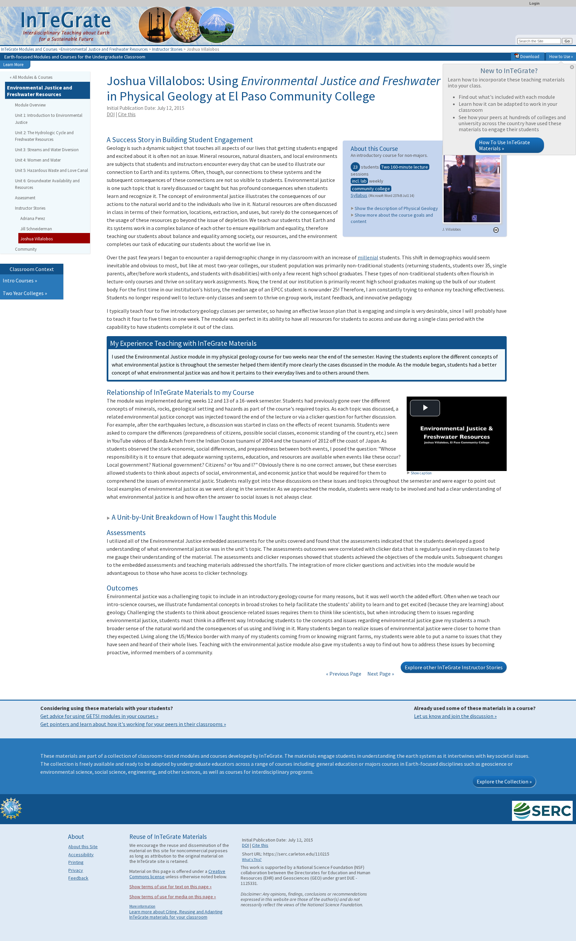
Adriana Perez (32, 218)
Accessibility (81, 855)
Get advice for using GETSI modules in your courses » (99, 716)
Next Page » (380, 673)
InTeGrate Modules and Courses (29, 49)
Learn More (13, 64)
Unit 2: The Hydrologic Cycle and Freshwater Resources (44, 136)
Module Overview (30, 104)
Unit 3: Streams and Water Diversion (47, 149)
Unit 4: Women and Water (38, 160)
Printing (76, 862)
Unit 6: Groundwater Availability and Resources (47, 184)
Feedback (78, 878)
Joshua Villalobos (36, 238)
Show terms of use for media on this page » (172, 897)
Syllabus (359, 195)
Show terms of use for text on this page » (170, 887)
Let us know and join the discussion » (455, 716)
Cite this (127, 114)
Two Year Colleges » (25, 293)
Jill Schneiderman (36, 228)
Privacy (75, 870)
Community (26, 249)
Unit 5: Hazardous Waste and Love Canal (51, 170)
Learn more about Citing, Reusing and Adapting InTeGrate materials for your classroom (176, 914)
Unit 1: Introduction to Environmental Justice (48, 118)
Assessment (25, 197)
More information (142, 906)
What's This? (252, 859)
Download (529, 56)
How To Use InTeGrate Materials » (504, 145)
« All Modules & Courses (31, 77)
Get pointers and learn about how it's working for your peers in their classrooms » (133, 724)
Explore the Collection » (504, 781)
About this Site (83, 847)
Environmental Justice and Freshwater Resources (104, 49)
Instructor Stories (167, 49)
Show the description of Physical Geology (396, 208)
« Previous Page (343, 673)
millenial (368, 257)
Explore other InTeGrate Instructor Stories (454, 667)
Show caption (421, 473)
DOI (111, 114)
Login (534, 3)
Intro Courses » (20, 280)
